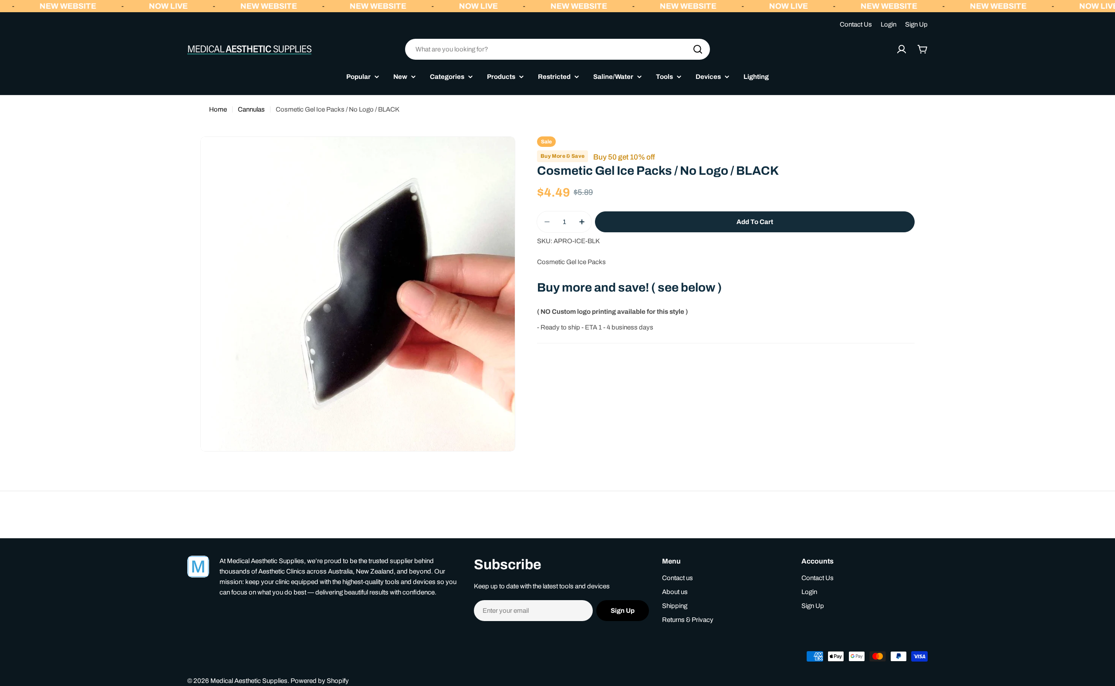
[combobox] (557, 49)
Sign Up (916, 24)
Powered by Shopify (320, 680)
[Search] (698, 49)
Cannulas (251, 109)
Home (218, 109)
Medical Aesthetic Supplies (248, 680)
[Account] (901, 49)
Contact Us (856, 24)
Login (888, 24)
